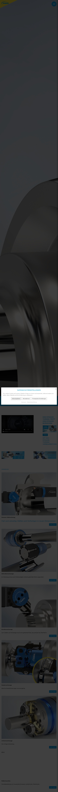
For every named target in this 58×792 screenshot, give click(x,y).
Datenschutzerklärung (32, 402)
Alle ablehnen (26, 398)
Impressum (23, 402)
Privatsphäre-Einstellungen (39, 398)
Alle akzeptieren (16, 398)
